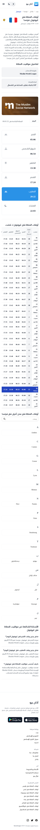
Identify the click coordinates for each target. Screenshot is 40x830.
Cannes (34, 447)
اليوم (34, 121)
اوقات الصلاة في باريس (30, 786)
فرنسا (26, 11)
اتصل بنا (35, 756)
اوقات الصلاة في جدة (31, 799)
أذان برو (29, 4)
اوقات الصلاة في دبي (31, 796)
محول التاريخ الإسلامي (30, 739)
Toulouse (33, 547)
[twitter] (32, 820)
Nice (17, 504)
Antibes (34, 433)
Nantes (34, 504)
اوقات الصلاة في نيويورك (29, 793)
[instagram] (28, 820)
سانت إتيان (33, 575)
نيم (36, 618)
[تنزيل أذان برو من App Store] (31, 720)
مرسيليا (34, 604)
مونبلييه (16, 604)
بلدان (31, 11)
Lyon (35, 475)
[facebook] (36, 820)
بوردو (35, 561)
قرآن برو (35, 776)
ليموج (17, 590)
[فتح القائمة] (3, 4)
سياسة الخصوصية (32, 773)
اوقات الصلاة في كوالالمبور (28, 806)
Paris (35, 518)
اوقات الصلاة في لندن (30, 789)
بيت (37, 11)
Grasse (34, 461)
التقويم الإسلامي (32, 736)
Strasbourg (33, 532)
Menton (34, 490)
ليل (35, 590)
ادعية (36, 742)
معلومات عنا (33, 753)
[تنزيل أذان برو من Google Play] (15, 720)
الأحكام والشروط (32, 769)
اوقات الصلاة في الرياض (30, 803)
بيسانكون (15, 561)
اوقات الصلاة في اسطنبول (29, 809)
